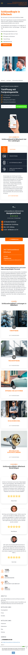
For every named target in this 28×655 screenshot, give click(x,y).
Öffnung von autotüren (14, 391)
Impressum (3, 623)
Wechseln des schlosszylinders (14, 451)
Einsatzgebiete (4, 610)
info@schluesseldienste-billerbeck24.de (12, 260)
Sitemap (3, 632)
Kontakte (3, 615)
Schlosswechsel (14, 421)
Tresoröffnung (14, 361)
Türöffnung (14, 330)
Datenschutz (4, 626)
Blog (2, 629)
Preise (2, 612)
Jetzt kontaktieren (13, 195)
